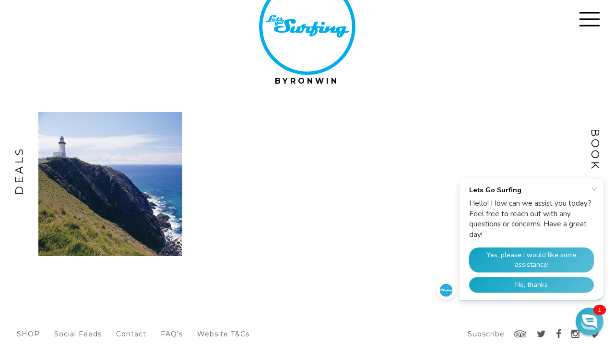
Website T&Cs (223, 334)
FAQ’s (172, 334)
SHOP (28, 334)
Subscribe (486, 334)
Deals (19, 171)
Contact (131, 334)
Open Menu (589, 19)
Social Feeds (78, 334)
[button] (589, 321)
